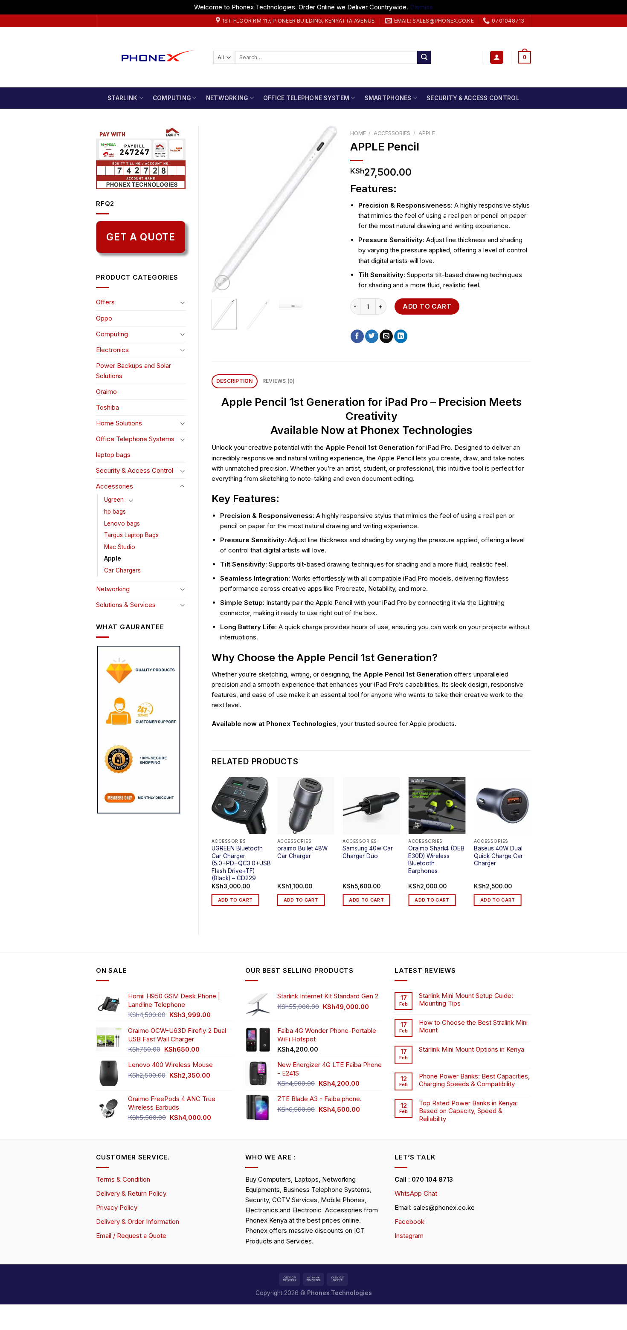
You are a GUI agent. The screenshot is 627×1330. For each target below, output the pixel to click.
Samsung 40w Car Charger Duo (368, 852)
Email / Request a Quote (131, 1236)
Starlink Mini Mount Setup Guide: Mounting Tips (466, 999)
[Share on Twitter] (371, 336)
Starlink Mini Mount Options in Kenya (471, 1049)
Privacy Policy (116, 1207)
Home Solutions (119, 423)
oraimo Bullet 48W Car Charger (302, 852)
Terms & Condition (123, 1179)
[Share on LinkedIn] (400, 336)
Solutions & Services (126, 605)
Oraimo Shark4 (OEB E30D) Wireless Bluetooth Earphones (436, 859)
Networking (227, 98)
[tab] (235, 381)
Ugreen (114, 499)
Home (358, 133)
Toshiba (107, 407)
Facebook (409, 1221)
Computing (172, 98)
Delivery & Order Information (137, 1221)
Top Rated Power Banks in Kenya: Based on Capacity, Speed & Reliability (468, 1110)
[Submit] (424, 57)
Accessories (114, 486)
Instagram (409, 1236)
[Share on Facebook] (357, 336)
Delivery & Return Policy (131, 1193)
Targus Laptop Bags (131, 535)
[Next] (323, 209)
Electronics (112, 350)
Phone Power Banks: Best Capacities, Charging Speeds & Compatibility (474, 1080)
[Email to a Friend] (386, 336)
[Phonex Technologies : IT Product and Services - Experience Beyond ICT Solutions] (148, 57)
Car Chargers (122, 570)
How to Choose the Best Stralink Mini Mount (473, 1026)
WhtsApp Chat (416, 1193)
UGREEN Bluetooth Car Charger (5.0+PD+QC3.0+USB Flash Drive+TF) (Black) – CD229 (241, 863)
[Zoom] (222, 282)
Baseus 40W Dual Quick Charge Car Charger (498, 856)
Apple (112, 558)
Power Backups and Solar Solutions (133, 370)
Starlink (122, 98)
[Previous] (224, 209)
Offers (105, 302)
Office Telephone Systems (135, 439)
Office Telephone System (306, 98)
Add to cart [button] (235, 900)
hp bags (115, 511)
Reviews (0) (278, 381)
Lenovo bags (122, 523)
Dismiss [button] (421, 7)
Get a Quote (140, 237)
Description (234, 381)
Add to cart (427, 306)
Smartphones (388, 98)
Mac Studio (119, 547)
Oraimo (106, 391)
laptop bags (113, 455)
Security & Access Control (473, 98)
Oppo (104, 318)
